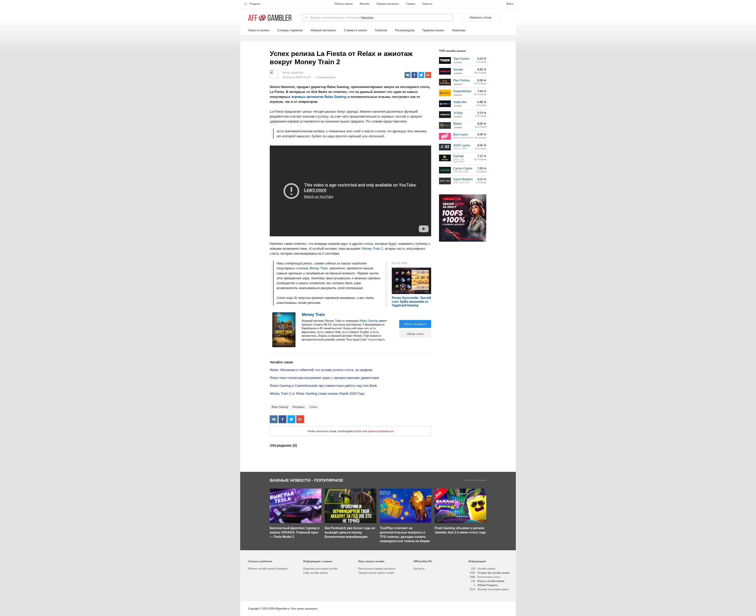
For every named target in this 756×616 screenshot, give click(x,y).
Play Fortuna (461, 80)
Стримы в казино (355, 30)
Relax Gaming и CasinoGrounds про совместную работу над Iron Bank (323, 386)
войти (358, 431)
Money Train (318, 268)
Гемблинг (381, 30)
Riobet (457, 123)
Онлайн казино (486, 568)
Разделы (255, 3)
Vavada (458, 69)
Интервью (299, 406)
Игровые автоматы (388, 3)
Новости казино (258, 30)
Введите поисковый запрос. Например (341, 17)
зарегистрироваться (381, 431)
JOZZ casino (461, 145)
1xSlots (458, 112)
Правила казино (433, 30)
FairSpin (458, 156)
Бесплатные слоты (488, 576)
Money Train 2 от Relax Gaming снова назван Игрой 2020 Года (317, 393)
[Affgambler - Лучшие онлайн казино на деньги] (270, 17)
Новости (427, 3)
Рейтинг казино (344, 3)
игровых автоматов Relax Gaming (318, 97)
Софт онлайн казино (315, 572)
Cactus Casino (462, 168)
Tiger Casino (461, 58)
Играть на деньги (415, 324)
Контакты (418, 568)
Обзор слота (415, 333)
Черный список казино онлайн (376, 572)
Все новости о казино (475, 480)
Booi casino (460, 134)
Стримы (410, 3)
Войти (509, 3)
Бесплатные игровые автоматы (377, 568)
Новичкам (458, 30)
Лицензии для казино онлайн (320, 568)
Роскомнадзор (404, 30)
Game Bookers (463, 179)
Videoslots (367, 17)
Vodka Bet (459, 101)
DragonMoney (462, 91)
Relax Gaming (368, 320)
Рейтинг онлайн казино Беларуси (268, 568)
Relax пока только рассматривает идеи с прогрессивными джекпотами (324, 378)
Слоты (313, 406)
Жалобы (365, 3)
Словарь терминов (290, 30)
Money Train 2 (372, 248)
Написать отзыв (480, 17)
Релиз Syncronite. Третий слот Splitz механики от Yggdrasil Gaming (411, 301)
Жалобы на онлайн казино (493, 589)
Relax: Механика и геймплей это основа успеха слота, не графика (321, 370)
